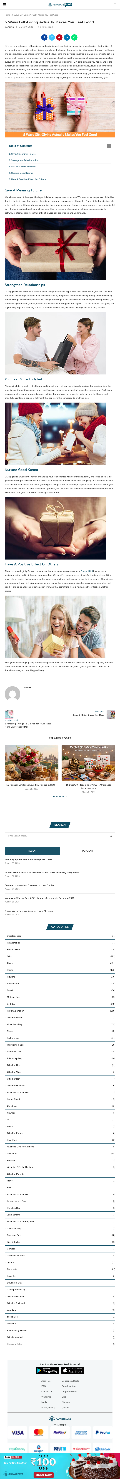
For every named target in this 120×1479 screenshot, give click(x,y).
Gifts (61, 956)
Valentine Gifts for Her (61, 1092)
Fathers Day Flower (61, 1330)
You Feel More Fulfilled (23, 166)
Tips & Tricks (61, 1242)
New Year (61, 1153)
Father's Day (61, 1038)
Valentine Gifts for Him (61, 1194)
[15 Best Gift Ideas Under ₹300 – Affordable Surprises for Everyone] (88, 763)
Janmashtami (61, 1214)
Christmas (61, 1106)
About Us (45, 1381)
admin (11, 27)
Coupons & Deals (70, 1381)
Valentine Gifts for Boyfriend (61, 1221)
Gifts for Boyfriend (61, 1303)
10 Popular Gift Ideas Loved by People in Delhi (31, 784)
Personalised (61, 949)
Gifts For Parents (61, 1174)
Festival (61, 1160)
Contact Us (46, 1391)
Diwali (61, 990)
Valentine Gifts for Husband (61, 1167)
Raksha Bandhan (61, 1010)
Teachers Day (61, 1235)
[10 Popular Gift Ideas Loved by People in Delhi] (31, 763)
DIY (61, 1119)
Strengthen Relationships (24, 160)
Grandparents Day (61, 1289)
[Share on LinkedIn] (67, 37)
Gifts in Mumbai (61, 1337)
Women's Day (61, 1051)
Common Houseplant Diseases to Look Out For (30, 885)
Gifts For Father (61, 1133)
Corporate (61, 1269)
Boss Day (61, 1276)
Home (7, 15)
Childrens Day (61, 1228)
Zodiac (61, 1126)
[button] (9, 771)
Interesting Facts (61, 1044)
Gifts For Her (61, 1065)
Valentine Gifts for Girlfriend (61, 1146)
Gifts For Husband (61, 1085)
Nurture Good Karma (22, 173)
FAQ (43, 1386)
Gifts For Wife (61, 1072)
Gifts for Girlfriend (61, 1296)
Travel (61, 1180)
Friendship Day (61, 1058)
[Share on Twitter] (52, 37)
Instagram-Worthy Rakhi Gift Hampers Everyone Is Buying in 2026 (39, 898)
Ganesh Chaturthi (61, 1255)
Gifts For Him (61, 1078)
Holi (61, 1187)
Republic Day (61, 1208)
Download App (69, 1386)
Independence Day (61, 1201)
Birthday (61, 1003)
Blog (64, 1397)
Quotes (61, 1262)
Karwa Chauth (61, 1099)
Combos (61, 1248)
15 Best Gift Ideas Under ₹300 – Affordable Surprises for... (88, 786)
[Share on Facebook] (44, 37)
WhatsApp (46, 1397)
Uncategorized (61, 935)
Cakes (61, 963)
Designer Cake (61, 1344)
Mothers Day (61, 997)
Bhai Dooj (61, 1140)
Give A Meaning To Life (23, 154)
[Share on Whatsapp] (74, 37)
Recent (32, 851)
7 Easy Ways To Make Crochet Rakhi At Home (29, 910)
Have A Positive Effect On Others (28, 179)
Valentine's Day (61, 1024)
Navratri (61, 1112)
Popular (87, 851)
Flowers (61, 976)
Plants (61, 969)
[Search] (115, 4)
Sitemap (66, 1402)
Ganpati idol (87, 571)
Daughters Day (61, 1282)
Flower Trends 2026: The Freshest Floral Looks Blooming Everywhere (42, 872)
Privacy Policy (48, 1407)
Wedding (61, 1310)
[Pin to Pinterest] (59, 37)
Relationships (61, 942)
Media (44, 1402)
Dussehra (61, 1323)
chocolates (61, 1316)
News (61, 1031)
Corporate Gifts (69, 1391)
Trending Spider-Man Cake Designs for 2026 (28, 859)
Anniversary (61, 983)
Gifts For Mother (61, 1017)
